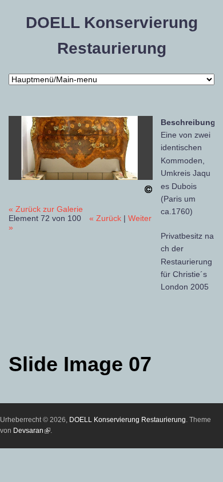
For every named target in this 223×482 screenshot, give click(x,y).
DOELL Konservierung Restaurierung (127, 420)
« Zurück (105, 218)
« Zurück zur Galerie (46, 209)
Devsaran (31, 431)
